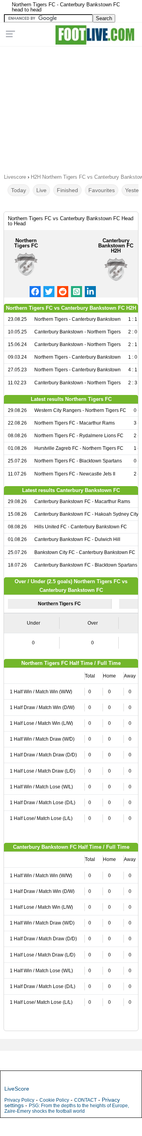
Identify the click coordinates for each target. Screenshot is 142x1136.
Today (18, 190)
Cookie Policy (54, 1100)
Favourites (101, 190)
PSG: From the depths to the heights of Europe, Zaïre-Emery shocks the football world (66, 1108)
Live (41, 190)
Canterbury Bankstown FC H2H (115, 246)
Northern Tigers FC (26, 243)
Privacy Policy (19, 1100)
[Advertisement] (71, 107)
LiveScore (16, 1088)
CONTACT (85, 1100)
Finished (67, 190)
